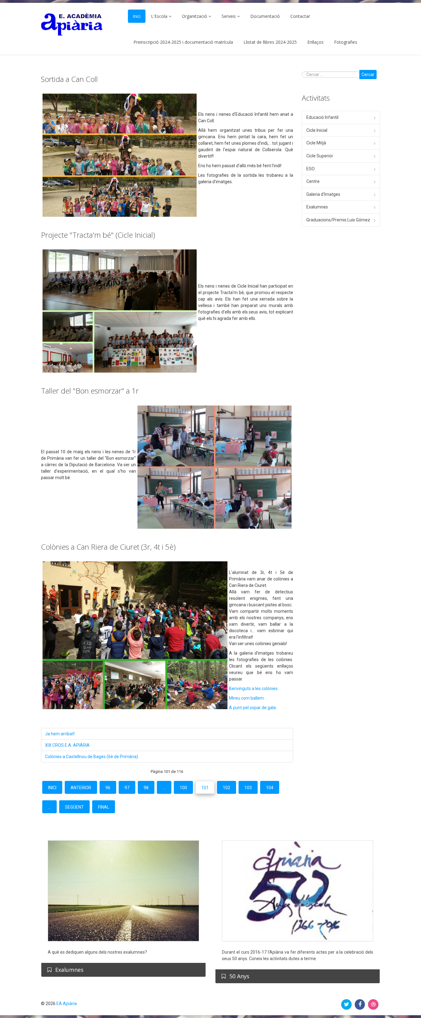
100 (183, 787)
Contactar (300, 16)
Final (103, 807)
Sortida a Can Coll (69, 79)
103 (248, 787)
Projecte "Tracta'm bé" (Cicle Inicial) (98, 235)
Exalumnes (317, 206)
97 (127, 787)
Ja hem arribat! (60, 733)
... (164, 787)
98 (146, 787)
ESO (310, 168)
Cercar (368, 74)
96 (107, 787)
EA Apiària (66, 1003)
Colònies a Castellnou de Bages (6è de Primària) (91, 756)
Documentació (265, 16)
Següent (74, 807)
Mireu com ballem (246, 698)
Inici (137, 16)
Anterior (81, 787)
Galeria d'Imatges (323, 194)
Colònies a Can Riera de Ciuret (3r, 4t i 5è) (108, 547)
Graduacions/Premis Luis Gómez (338, 219)
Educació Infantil (322, 117)
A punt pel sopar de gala (252, 707)
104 (269, 787)
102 (226, 787)
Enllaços (315, 42)
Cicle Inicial (316, 130)
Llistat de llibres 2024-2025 (270, 42)
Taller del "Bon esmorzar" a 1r (90, 391)
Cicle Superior (319, 155)
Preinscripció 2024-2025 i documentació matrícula (183, 42)
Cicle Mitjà (316, 142)
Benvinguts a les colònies (253, 688)
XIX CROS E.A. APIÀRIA (67, 745)
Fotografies (345, 42)
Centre (313, 181)
